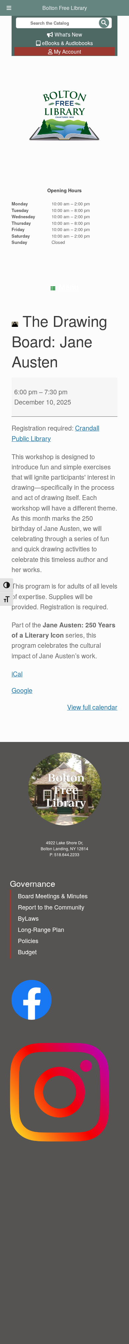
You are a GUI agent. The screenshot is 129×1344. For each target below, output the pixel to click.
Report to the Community (51, 907)
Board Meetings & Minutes (53, 895)
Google (22, 690)
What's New (68, 34)
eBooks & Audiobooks (67, 42)
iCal (17, 673)
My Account (67, 51)
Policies (28, 940)
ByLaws (28, 918)
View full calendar (92, 707)
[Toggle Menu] (10, 8)
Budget (27, 951)
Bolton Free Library (64, 8)
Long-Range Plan (41, 929)
